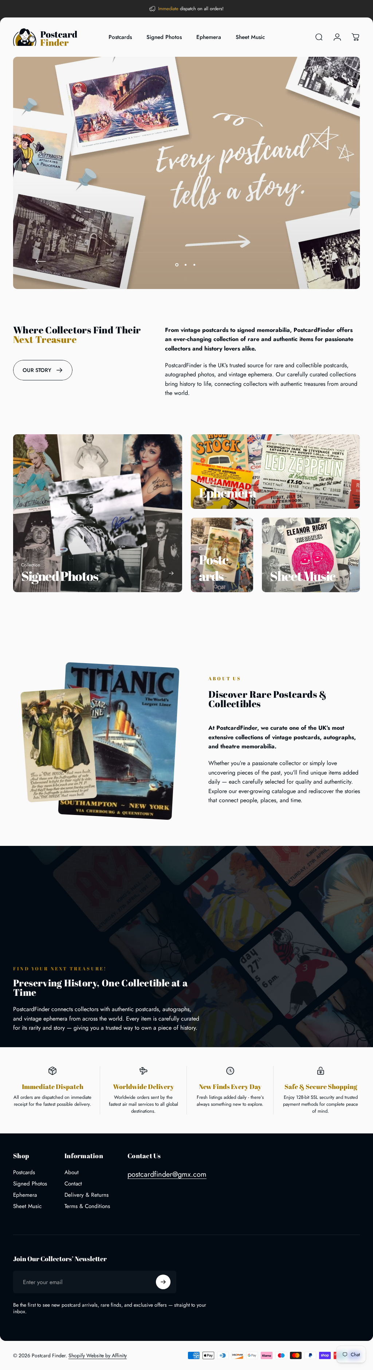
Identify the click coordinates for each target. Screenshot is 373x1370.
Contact (73, 1183)
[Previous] (41, 261)
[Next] (332, 261)
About (71, 1172)
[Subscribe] (163, 1282)
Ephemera (25, 1195)
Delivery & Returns (86, 1195)
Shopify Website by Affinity (97, 1355)
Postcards (24, 1172)
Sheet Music (27, 1206)
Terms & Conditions (87, 1206)
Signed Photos (30, 1183)
